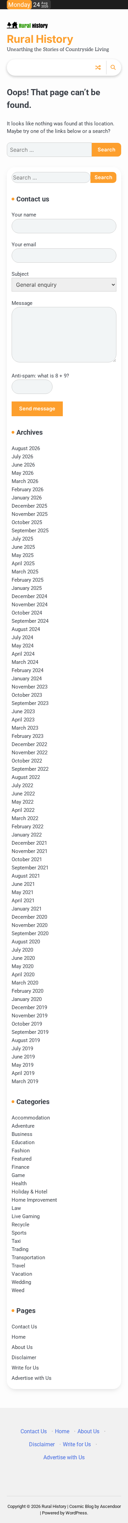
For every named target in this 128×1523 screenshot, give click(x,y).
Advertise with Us (32, 1378)
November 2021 (29, 851)
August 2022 (26, 777)
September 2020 (30, 933)
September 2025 (30, 531)
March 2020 (25, 983)
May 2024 (22, 646)
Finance (20, 1167)
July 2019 (22, 1048)
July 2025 (22, 539)
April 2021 (23, 900)
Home (19, 1337)
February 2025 (27, 580)
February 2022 (27, 827)
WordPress (76, 1512)
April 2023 (23, 720)
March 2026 (25, 481)
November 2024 (29, 605)
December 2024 (29, 596)
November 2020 (29, 925)
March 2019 (25, 1081)
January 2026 (27, 498)
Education (23, 1142)
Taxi (16, 1241)
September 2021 (30, 868)
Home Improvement (34, 1200)
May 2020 (22, 966)
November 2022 (29, 753)
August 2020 (26, 942)
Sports (19, 1233)
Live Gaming (26, 1216)
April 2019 (23, 1073)
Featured (21, 1159)
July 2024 (22, 637)
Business (22, 1134)
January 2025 (27, 588)
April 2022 (23, 810)
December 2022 (29, 744)
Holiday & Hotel (29, 1192)
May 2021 (22, 892)
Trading (20, 1249)
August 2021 (26, 876)
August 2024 (26, 629)
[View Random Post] (98, 67)
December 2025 (29, 506)
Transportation (28, 1257)
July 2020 (22, 950)
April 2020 (23, 974)
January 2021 (27, 909)
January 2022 (27, 835)
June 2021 (23, 884)
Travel (18, 1266)
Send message (37, 409)
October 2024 (27, 613)
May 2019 (22, 1065)
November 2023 (29, 687)
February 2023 (27, 736)
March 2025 (25, 572)
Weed (18, 1290)
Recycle (20, 1225)
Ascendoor (110, 1506)
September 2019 (30, 1032)
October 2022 (27, 761)
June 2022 (23, 794)
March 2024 (25, 662)
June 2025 (23, 547)
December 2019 (29, 1007)
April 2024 (23, 654)
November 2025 (29, 514)
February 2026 (27, 489)
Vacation (22, 1274)
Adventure (23, 1126)
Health (19, 1183)
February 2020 (27, 991)
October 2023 (27, 695)
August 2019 (26, 1040)
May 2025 (22, 555)
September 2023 (30, 703)
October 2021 (27, 859)
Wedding (21, 1282)
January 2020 (27, 999)
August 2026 (26, 448)
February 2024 (27, 670)
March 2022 (25, 818)
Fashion (21, 1151)
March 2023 (25, 728)
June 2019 (23, 1057)
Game (18, 1175)
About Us (22, 1347)
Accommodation (31, 1118)
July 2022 (22, 785)
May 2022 (22, 802)
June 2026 (23, 465)
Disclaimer (24, 1357)
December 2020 (29, 917)
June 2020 (23, 958)
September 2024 (30, 621)
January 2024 (27, 679)
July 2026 (22, 457)
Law (16, 1208)
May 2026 (22, 473)
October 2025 (27, 522)
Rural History (40, 39)
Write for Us (25, 1368)
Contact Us (24, 1327)
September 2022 (30, 769)
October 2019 (27, 1024)
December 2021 (29, 843)
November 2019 (29, 1016)
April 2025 (23, 563)
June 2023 (23, 711)
